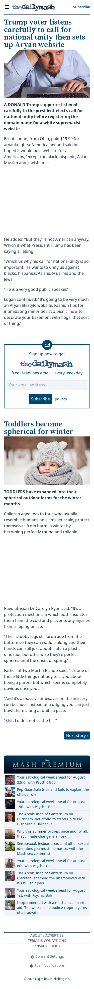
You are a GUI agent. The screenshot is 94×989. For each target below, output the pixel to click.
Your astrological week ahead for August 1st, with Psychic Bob (51, 893)
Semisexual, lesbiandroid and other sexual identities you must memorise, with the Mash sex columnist (53, 848)
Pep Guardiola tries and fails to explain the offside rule (53, 792)
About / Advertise (47, 935)
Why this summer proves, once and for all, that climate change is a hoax (52, 834)
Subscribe (40, 399)
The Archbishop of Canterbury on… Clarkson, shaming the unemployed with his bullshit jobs (51, 878)
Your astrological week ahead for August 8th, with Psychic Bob (51, 863)
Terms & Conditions (47, 940)
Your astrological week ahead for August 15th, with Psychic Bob (51, 804)
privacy (61, 399)
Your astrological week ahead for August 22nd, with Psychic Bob (51, 780)
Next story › (77, 735)
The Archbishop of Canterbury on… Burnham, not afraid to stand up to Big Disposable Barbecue (49, 819)
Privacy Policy (47, 945)
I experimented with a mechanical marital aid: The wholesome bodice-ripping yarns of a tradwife (52, 907)
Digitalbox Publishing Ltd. (52, 979)
